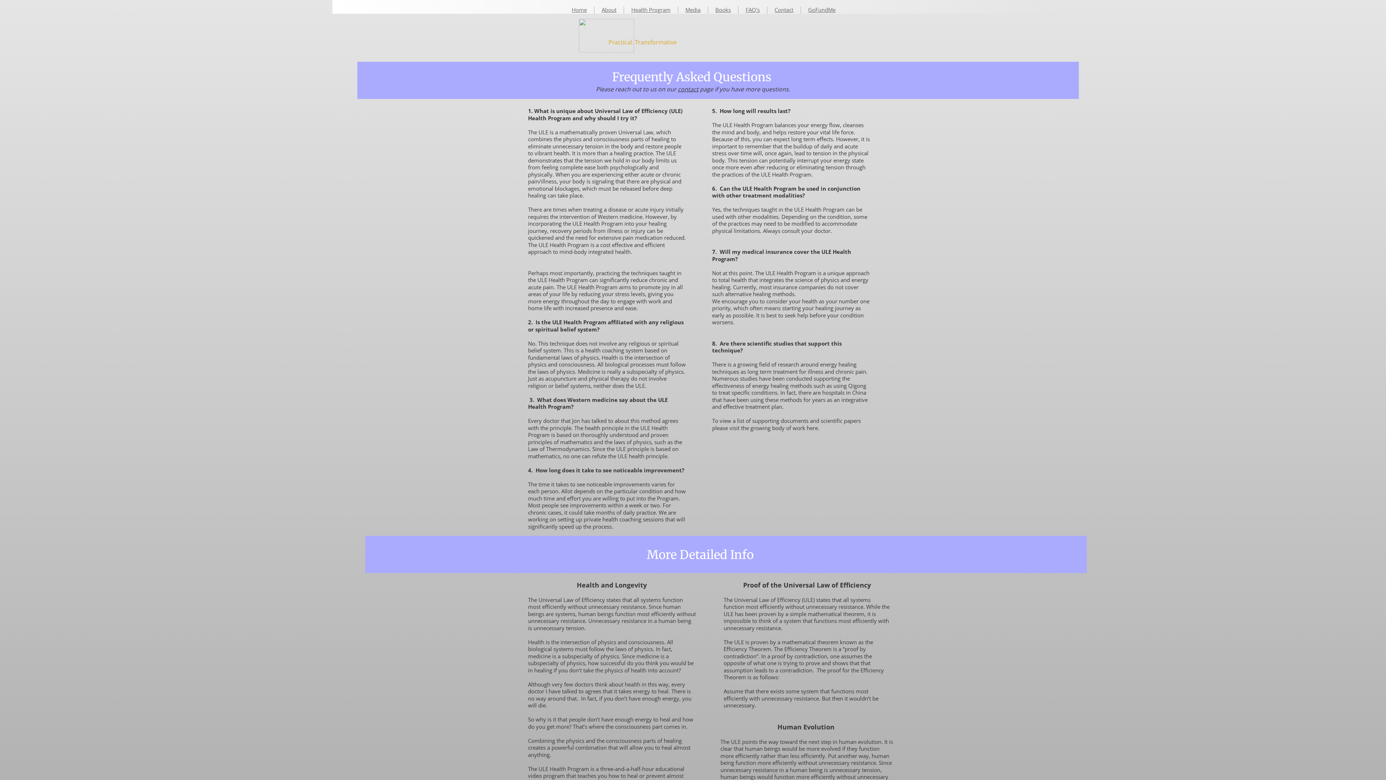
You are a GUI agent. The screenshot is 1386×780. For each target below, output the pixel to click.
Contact (784, 9)
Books (723, 9)
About (609, 9)
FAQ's (753, 9)
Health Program (651, 9)
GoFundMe (822, 9)
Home (579, 9)
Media (693, 9)
